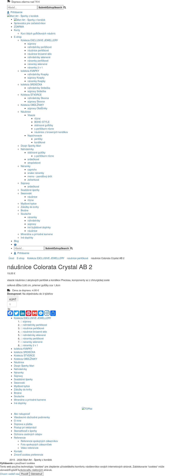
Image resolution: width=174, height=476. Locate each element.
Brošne (24, 210)
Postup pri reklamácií (25, 427)
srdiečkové (33, 159)
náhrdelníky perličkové (40, 47)
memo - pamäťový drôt (40, 176)
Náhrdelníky (27, 149)
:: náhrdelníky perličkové (34, 324)
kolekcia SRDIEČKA (31, 84)
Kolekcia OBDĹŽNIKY (32, 104)
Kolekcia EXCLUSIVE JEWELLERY (39, 40)
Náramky (25, 166)
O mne (17, 420)
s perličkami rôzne (44, 128)
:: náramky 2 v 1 (29, 345)
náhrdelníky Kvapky (38, 74)
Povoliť (24, 473)
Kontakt (18, 451)
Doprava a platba (23, 424)
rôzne (37, 118)
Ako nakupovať (22, 413)
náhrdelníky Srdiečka (39, 87)
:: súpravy (26, 321)
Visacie (31, 115)
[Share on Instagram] (47, 313)
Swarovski (26, 193)
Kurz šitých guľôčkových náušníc (38, 33)
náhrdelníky (34, 220)
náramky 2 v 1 (35, 67)
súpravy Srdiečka (37, 91)
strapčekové (34, 162)
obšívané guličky (36, 152)
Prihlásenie (15, 12)
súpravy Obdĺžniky (37, 108)
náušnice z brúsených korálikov (51, 132)
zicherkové (33, 179)
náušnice (32, 196)
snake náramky (36, 173)
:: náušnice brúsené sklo (34, 331)
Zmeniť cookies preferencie (28, 454)
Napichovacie (35, 135)
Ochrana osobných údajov (28, 434)
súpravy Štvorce (36, 101)
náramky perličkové (38, 60)
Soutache (26, 213)
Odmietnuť (36, 473)
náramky (32, 217)
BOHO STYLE (41, 122)
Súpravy (25, 183)
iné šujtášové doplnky (39, 227)
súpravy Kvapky (36, 77)
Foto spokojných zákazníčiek (36, 444)
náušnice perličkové (38, 50)
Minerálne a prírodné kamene (37, 234)
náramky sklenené (37, 64)
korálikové (39, 142)
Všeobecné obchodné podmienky (32, 417)
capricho (32, 169)
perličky (38, 139)
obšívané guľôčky (43, 125)
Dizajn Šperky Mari (31, 145)
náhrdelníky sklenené (39, 57)
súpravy (32, 43)
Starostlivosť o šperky (25, 430)
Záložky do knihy (30, 207)
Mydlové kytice (29, 203)
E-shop (19, 258)
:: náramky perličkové (32, 338)
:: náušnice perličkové (32, 328)
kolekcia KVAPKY (30, 70)
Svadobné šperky (30, 190)
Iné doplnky (27, 237)
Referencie (20, 437)
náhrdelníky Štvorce (38, 98)
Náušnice (26, 111)
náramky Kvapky (36, 81)
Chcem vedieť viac (10, 473)
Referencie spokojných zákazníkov (39, 441)
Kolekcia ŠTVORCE (31, 94)
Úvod (11, 258)
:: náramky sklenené (31, 341)
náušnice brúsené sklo (40, 53)
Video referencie (29, 447)
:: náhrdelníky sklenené (33, 335)
